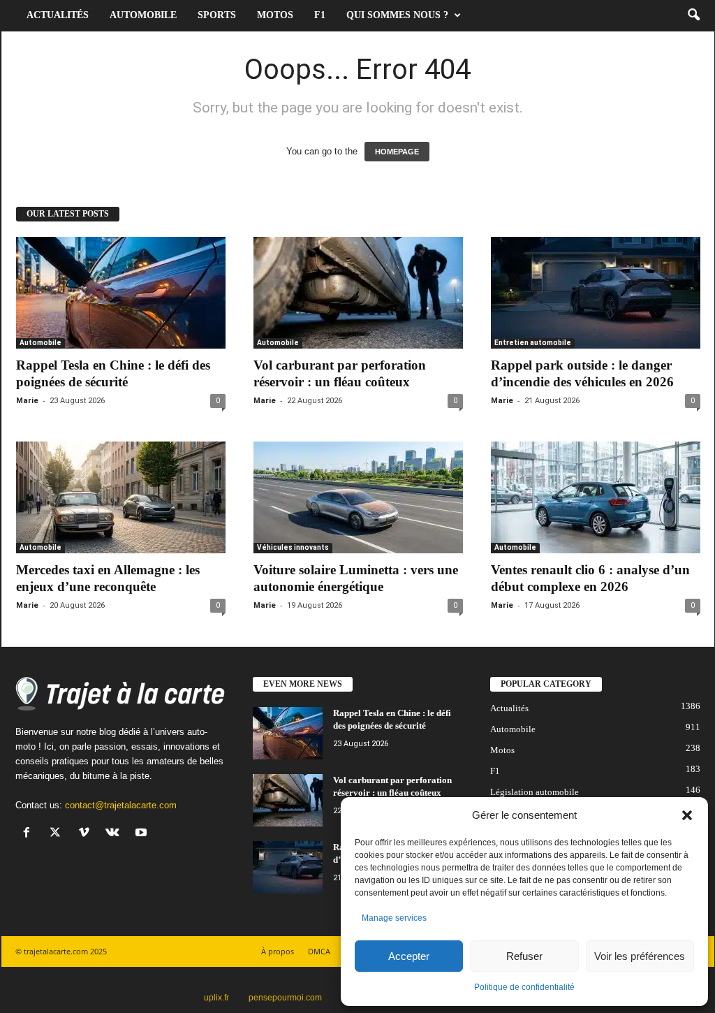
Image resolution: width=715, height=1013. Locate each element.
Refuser (524, 956)
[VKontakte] (115, 834)
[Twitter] (58, 834)
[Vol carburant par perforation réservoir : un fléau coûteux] (358, 293)
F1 (319, 15)
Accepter (408, 956)
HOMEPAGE (397, 151)
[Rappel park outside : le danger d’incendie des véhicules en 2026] (595, 293)
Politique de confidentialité (524, 987)
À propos (277, 951)
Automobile (143, 15)
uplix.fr (216, 998)
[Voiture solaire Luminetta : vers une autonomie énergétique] (358, 497)
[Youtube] (143, 834)
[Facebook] (29, 834)
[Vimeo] (87, 834)
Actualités (58, 15)
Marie (27, 400)
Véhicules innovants (293, 547)
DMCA (319, 951)
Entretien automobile (532, 343)
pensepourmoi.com (285, 998)
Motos (275, 15)
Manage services (394, 918)
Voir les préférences (639, 956)
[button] (687, 815)
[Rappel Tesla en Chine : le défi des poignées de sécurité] (121, 293)
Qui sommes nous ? (397, 15)
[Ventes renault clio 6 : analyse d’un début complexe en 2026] (595, 497)
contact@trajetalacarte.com (121, 805)
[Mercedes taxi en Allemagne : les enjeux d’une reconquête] (121, 497)
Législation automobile (534, 792)
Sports (217, 15)
